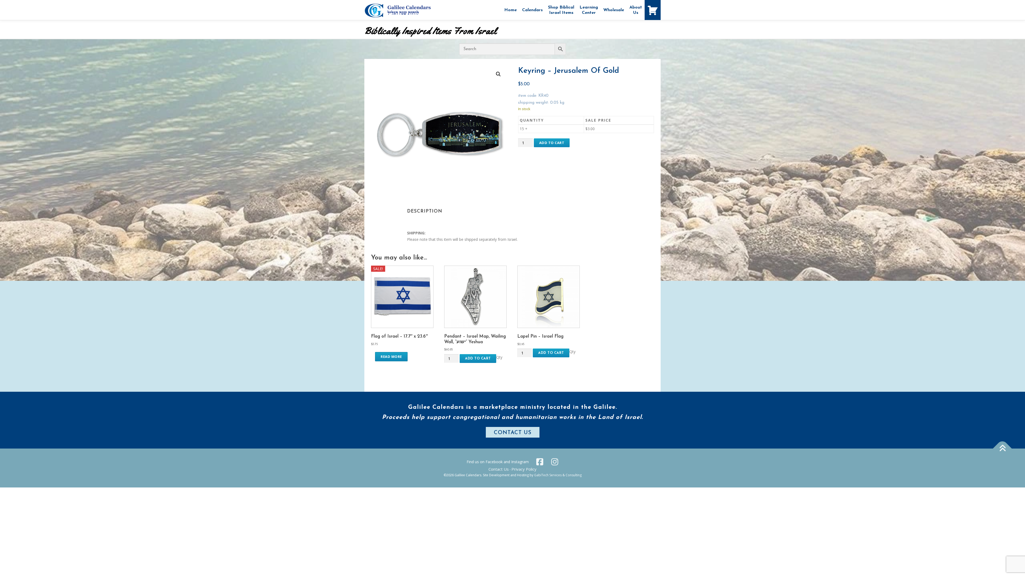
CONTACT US (512, 432)
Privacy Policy (524, 469)
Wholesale (613, 10)
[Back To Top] (1002, 448)
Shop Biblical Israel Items (561, 10)
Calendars (532, 10)
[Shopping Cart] (653, 10)
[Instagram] (555, 462)
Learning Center (588, 10)
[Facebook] (540, 462)
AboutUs (635, 10)
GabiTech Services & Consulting (558, 475)
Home (510, 10)
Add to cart (552, 142)
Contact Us (498, 469)
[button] (498, 74)
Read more (391, 356)
